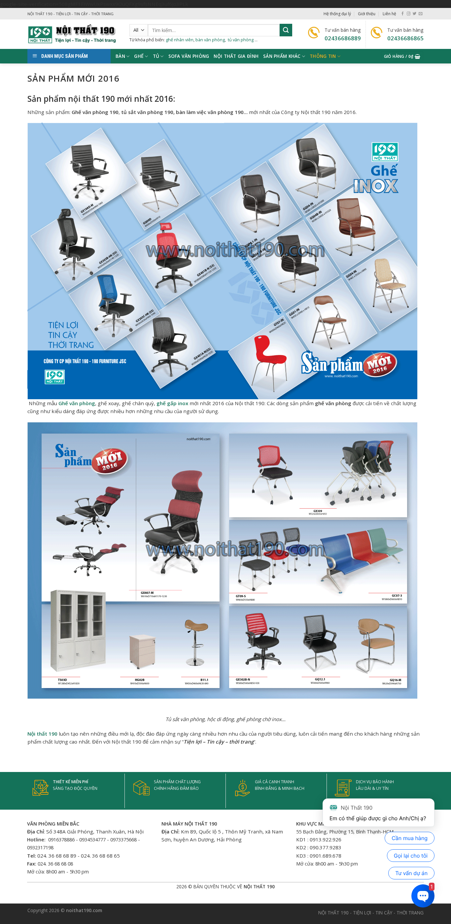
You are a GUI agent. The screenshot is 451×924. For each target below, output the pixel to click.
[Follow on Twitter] (414, 14)
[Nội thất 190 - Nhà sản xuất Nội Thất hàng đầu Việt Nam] (73, 34)
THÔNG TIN (323, 56)
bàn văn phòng (210, 40)
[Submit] (286, 30)
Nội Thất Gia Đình (236, 56)
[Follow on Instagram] (408, 14)
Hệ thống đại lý (337, 14)
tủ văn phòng (241, 40)
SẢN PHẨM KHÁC (282, 56)
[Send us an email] (420, 14)
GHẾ (139, 56)
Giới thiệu (366, 14)
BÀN (120, 56)
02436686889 (343, 38)
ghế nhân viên (179, 40)
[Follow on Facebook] (402, 14)
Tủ (156, 56)
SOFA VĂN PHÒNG (188, 56)
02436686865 (405, 38)
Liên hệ (389, 14)
